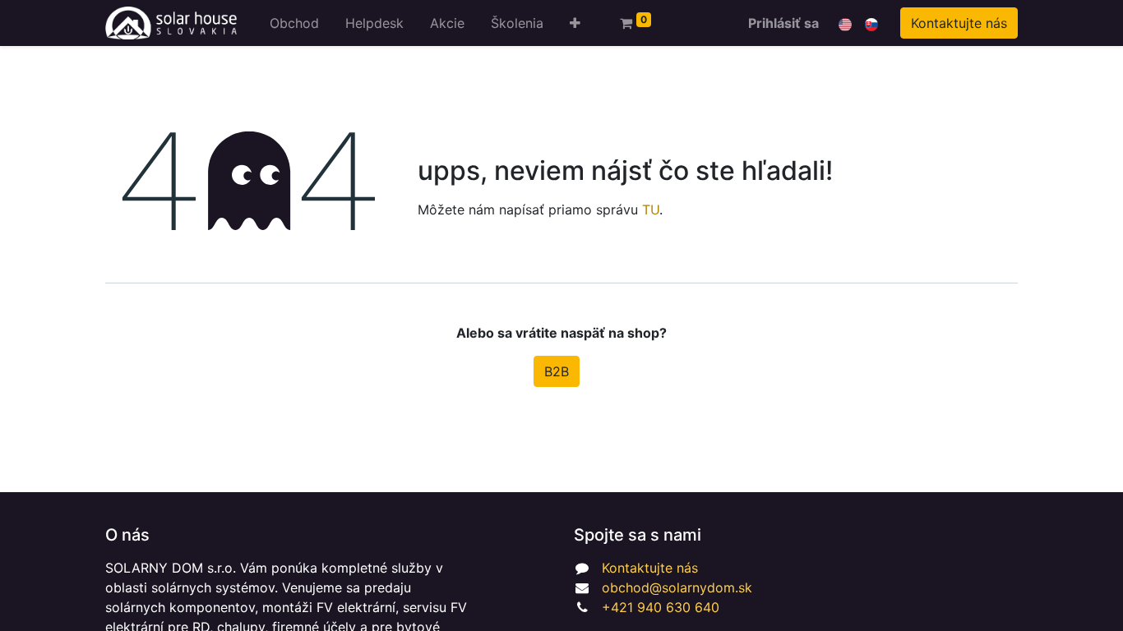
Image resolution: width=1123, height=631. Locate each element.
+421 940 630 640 (660, 607)
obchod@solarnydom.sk (677, 587)
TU (650, 209)
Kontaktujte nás (959, 23)
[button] (575, 23)
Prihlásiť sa (783, 23)
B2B (556, 371)
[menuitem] (294, 23)
